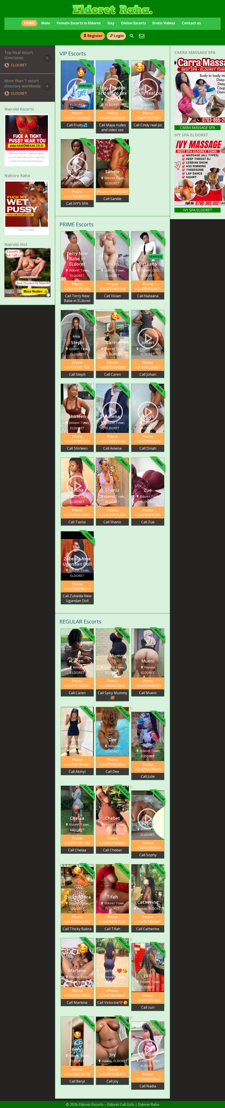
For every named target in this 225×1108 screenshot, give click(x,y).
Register (95, 35)
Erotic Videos (163, 23)
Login (119, 35)
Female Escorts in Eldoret (79, 23)
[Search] (132, 36)
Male (45, 23)
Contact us (191, 23)
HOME (29, 23)
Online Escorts (133, 23)
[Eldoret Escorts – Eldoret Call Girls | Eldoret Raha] (112, 9)
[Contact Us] (142, 36)
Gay (110, 23)
